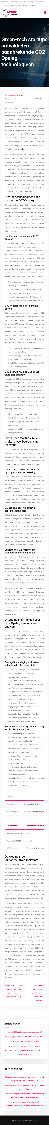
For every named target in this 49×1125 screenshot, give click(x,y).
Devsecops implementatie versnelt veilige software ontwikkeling (36, 992)
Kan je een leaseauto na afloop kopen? (24, 1041)
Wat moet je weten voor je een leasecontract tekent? (24, 1037)
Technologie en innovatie (15, 95)
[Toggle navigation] (44, 12)
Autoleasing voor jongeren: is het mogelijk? (24, 1046)
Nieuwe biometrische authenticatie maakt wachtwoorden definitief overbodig (15, 991)
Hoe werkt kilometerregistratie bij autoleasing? (24, 1032)
